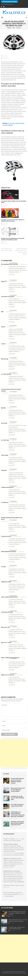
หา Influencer (5, 502)
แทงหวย (3, 343)
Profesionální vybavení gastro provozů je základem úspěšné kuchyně (17, 781)
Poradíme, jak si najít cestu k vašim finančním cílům (17, 798)
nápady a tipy (18, 839)
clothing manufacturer (7, 487)
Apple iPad (6, 887)
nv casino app (5, 440)
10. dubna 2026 (22, 597)
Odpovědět (12, 274)
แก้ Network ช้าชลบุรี (7, 612)
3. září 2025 (10, 408)
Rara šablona (12, 973)
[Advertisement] (14, 753)
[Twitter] (3, 6)
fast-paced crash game (7, 296)
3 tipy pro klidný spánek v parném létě (10, 4)
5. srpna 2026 (16, 642)
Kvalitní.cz (5, 57)
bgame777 (4, 281)
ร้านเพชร (3, 566)
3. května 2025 (8, 311)
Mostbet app (4, 359)
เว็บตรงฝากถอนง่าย (6, 536)
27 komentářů (5, 58)
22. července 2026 (15, 627)
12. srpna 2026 (19, 675)
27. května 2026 (17, 612)
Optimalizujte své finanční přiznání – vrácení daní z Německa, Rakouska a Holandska (17, 814)
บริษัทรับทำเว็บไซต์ (6, 582)
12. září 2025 (11, 423)
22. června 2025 (10, 343)
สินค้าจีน (3, 408)
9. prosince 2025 (5, 521)
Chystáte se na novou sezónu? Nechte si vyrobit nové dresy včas (12, 220)
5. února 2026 (10, 566)
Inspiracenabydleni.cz (9, 853)
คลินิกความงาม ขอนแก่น (7, 675)
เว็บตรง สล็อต (4, 455)
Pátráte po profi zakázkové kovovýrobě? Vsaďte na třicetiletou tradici (12, 239)
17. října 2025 (18, 487)
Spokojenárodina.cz (8, 867)
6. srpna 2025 (15, 374)
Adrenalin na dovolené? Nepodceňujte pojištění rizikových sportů (17, 823)
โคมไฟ (3, 327)
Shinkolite (4, 470)
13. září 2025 (13, 440)
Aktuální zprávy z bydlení (9, 1)
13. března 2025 (12, 281)
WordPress (23, 973)
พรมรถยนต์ (4, 423)
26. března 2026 (16, 582)
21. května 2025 (10, 327)
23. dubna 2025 (19, 296)
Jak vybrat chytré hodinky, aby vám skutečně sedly (13, 201)
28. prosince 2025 (17, 536)
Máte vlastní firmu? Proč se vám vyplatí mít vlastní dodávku (18, 789)
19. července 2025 (14, 359)
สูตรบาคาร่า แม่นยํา (6, 642)
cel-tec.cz (18, 153)
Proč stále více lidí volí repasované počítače (17, 805)
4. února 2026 (20, 551)
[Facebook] (1, 6)
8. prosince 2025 (14, 502)
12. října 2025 (11, 470)
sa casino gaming (6, 374)
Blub (2, 311)
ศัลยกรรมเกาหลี (5, 627)
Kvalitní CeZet (15, 971)
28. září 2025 (13, 455)
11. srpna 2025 (4, 393)
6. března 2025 (22, 264)
